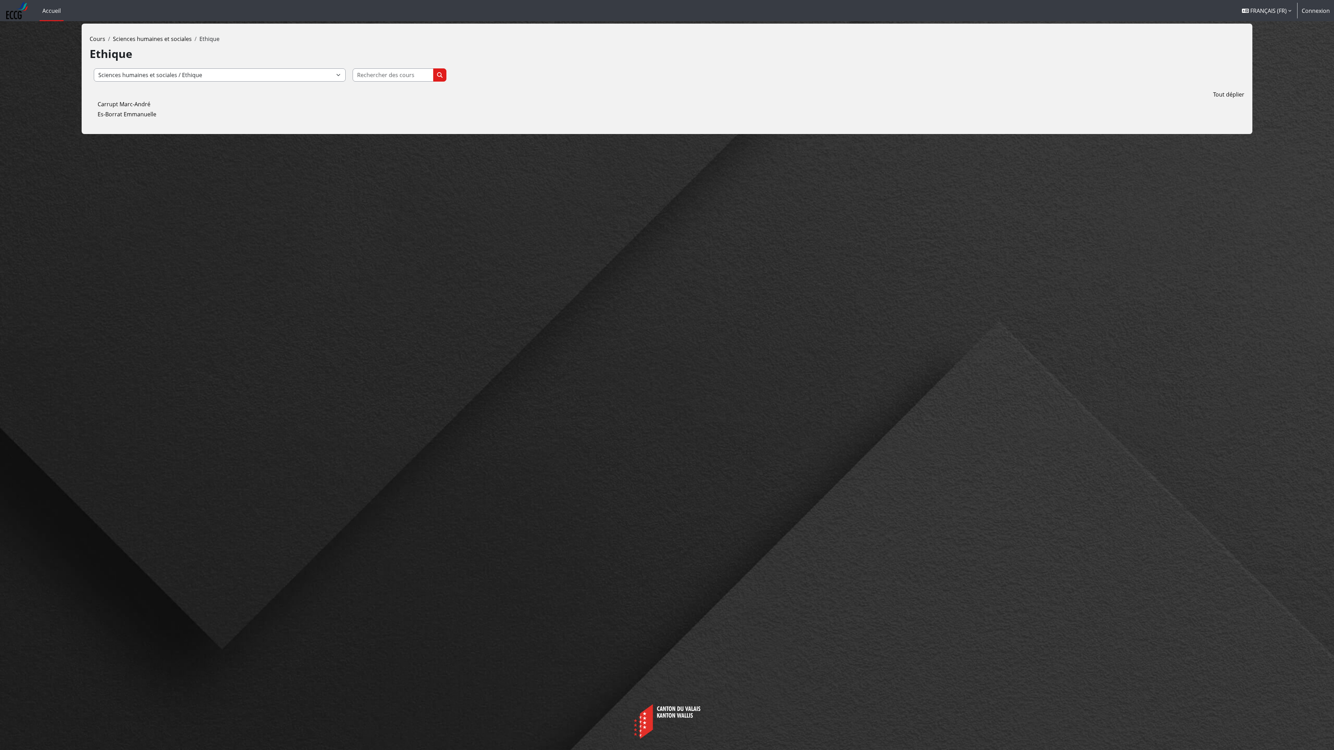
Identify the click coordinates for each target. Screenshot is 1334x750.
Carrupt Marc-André (124, 104)
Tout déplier (1228, 94)
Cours (97, 39)
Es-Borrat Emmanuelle (127, 114)
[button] (1266, 10)
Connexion (1316, 11)
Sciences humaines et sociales (152, 39)
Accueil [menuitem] (51, 11)
